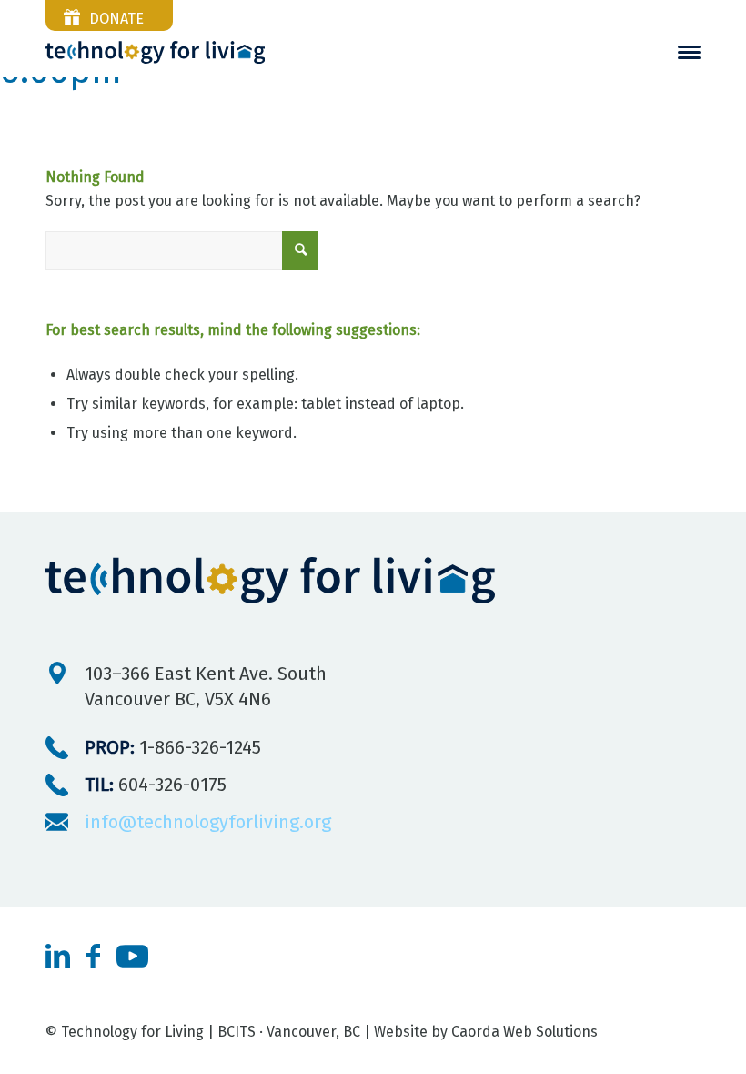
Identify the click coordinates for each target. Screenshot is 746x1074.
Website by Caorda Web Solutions (486, 1031)
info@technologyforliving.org (208, 822)
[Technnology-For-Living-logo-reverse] (155, 52)
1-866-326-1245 (173, 747)
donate (116, 18)
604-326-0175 (156, 784)
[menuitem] (689, 52)
